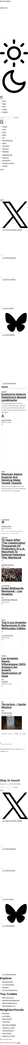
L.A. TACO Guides (8, 984)
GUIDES (5, 112)
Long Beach (6, 1016)
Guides (4, 126)
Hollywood (6, 1021)
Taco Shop (5, 146)
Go (24, 733)
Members (5, 151)
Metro (4, 143)
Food (4, 101)
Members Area (7, 155)
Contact (4, 166)
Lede (18, 1043)
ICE (3, 138)
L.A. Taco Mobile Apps (9, 990)
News (4, 104)
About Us (5, 149)
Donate (4, 109)
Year (16, 734)
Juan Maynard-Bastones (9, 600)
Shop (4, 106)
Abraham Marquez (7, 565)
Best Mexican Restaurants (10, 1000)
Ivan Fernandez (6, 420)
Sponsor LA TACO (8, 163)
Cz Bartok (4, 681)
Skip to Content (5, 1)
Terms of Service (8, 1030)
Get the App (6, 160)
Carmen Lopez (6, 526)
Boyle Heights (7, 1019)
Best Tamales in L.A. (9, 1006)
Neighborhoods (7, 140)
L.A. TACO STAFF (7, 635)
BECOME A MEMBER (9, 1025)
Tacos (4, 132)
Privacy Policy (7, 1033)
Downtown (5, 1013)
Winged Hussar (6, 713)
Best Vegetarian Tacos (9, 1003)
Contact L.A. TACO (8, 1028)
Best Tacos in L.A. (8, 997)
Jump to (4, 734)
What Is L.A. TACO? (8, 1036)
